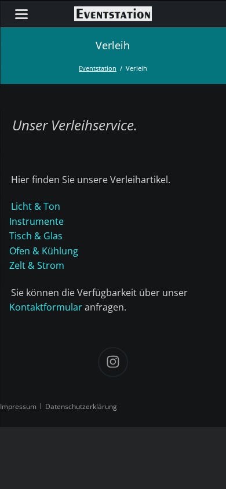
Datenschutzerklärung (81, 406)
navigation (21, 14)
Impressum (18, 406)
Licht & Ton (35, 206)
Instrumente (36, 221)
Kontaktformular (45, 307)
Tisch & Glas (36, 235)
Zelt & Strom (36, 265)
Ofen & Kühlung (43, 250)
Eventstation (97, 68)
